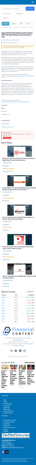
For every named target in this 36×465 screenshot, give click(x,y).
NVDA (3, 316)
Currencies (16, 27)
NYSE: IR (12, 51)
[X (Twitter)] (11, 351)
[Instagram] (24, 351)
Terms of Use (30, 458)
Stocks (13, 23)
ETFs (21, 23)
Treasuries (30, 27)
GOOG (3, 308)
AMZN (3, 297)
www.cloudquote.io (18, 340)
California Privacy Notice (13, 459)
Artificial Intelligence (10, 168)
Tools (28, 23)
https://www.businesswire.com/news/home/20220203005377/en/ (15, 101)
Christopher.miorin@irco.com (7, 126)
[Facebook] (16, 351)
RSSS (11, 171)
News (10, 27)
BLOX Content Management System (14, 461)
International (23, 27)
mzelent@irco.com (5, 114)
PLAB (8, 259)
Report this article (7, 137)
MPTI (8, 230)
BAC (3, 305)
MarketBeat (6, 165)
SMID (8, 200)
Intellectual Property (10, 198)
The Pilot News (12, 458)
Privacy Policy (29, 344)
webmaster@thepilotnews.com (15, 447)
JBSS (8, 286)
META (3, 311)
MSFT (8, 171)
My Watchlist (19, 13)
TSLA (3, 321)
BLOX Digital (25, 461)
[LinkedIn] (20, 351)
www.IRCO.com (29, 94)
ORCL (3, 319)
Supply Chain (9, 227)
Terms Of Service (19, 345)
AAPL (3, 300)
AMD (3, 303)
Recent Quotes (6, 13)
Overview (5, 27)
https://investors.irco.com (11, 69)
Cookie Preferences (23, 459)
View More (30, 291)
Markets (5, 23)
